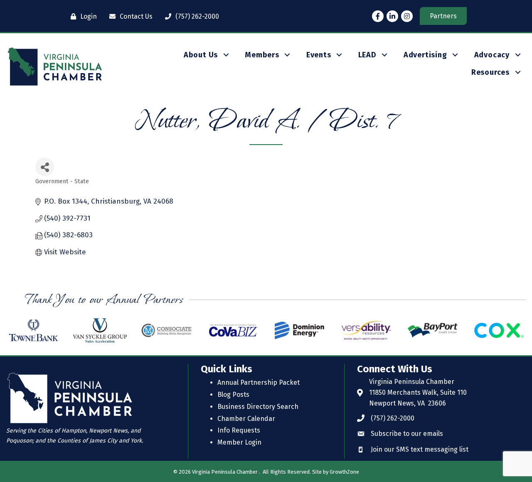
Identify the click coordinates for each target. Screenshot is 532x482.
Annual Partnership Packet (258, 382)
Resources (490, 72)
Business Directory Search (257, 407)
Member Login (239, 442)
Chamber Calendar (246, 419)
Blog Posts (233, 394)
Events (318, 54)
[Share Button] (44, 166)
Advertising (425, 54)
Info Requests (238, 430)
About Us (201, 54)
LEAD (367, 54)
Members (262, 54)
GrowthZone (344, 472)
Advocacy (492, 54)
